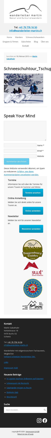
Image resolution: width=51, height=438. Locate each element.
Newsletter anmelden (31, 228)
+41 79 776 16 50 (28, 27)
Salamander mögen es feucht (19, 387)
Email (39, 151)
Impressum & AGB (32, 431)
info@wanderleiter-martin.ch (25, 30)
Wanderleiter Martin (21, 11)
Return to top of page (25, 434)
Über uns (45, 41)
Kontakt (25, 46)
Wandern (19, 37)
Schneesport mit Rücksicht (18, 383)
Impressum (8, 368)
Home (9, 37)
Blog (36, 41)
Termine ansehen (33, 192)
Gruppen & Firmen (10, 41)
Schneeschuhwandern (35, 37)
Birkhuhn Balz (12, 392)
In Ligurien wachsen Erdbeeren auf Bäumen (25, 378)
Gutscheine (26, 41)
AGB (16, 368)
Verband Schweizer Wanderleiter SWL (19, 356)
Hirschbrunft (12, 397)
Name (39, 145)
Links (6, 362)
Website (40, 156)
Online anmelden (33, 210)
